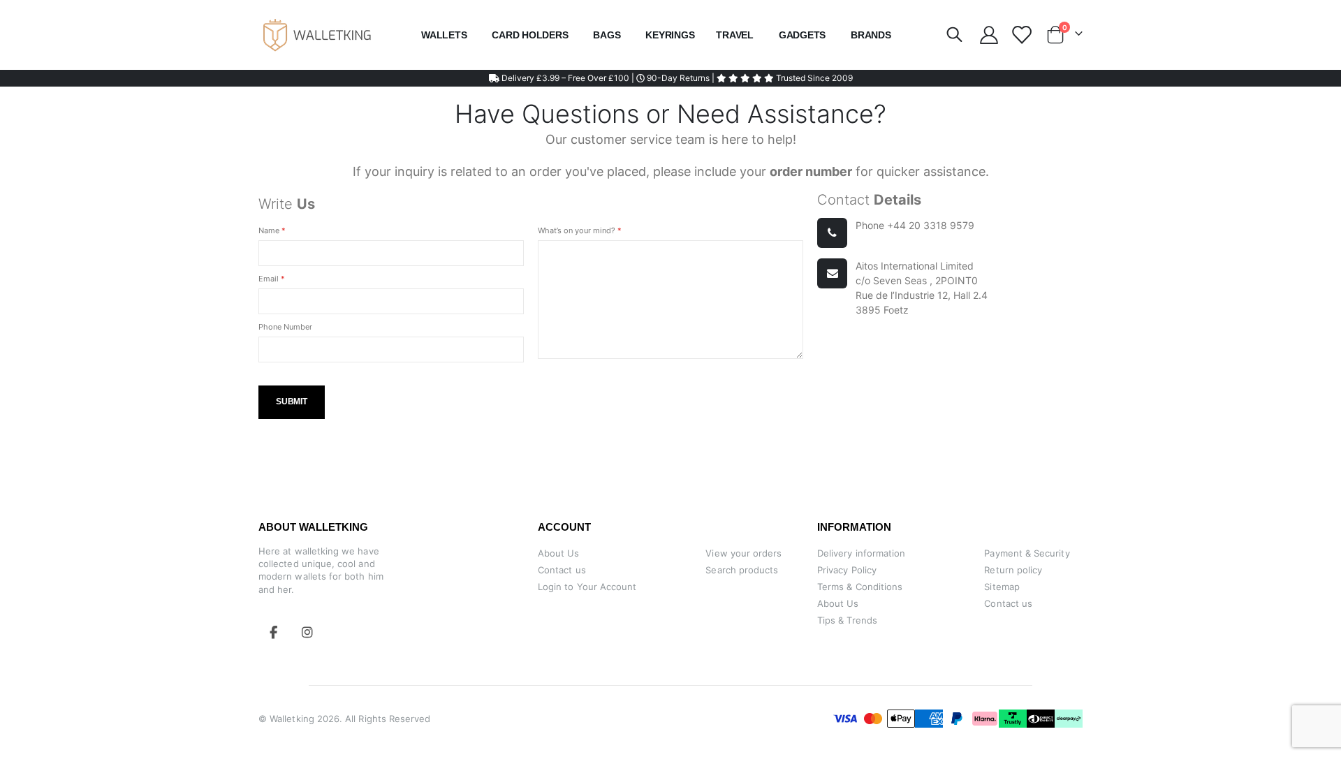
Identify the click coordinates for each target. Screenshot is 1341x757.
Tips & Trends (847, 620)
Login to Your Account (587, 586)
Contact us (562, 569)
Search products (741, 569)
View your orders (743, 553)
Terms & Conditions (859, 586)
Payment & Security (1026, 553)
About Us (559, 553)
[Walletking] (317, 34)
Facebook (274, 632)
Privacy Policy (847, 569)
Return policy (1013, 569)
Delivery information (861, 553)
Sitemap (1001, 586)
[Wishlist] (1021, 35)
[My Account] (988, 35)
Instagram (307, 632)
